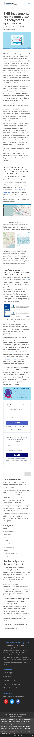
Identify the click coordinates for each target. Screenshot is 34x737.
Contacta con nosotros (11, 359)
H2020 (12, 29)
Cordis (28, 280)
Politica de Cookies (10, 628)
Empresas (6, 29)
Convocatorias (8, 531)
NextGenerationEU (10, 553)
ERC (4, 538)
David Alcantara (11, 27)
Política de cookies (16, 716)
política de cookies (12, 731)
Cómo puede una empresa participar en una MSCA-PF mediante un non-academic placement (16, 508)
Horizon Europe (8, 544)
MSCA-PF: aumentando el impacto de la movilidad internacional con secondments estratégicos (16, 500)
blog (5, 528)
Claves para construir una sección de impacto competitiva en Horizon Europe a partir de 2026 (16, 492)
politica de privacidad (19, 429)
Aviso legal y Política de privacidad (16, 714)
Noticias (6, 556)
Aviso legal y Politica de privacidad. (15, 624)
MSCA (5, 550)
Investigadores (8, 547)
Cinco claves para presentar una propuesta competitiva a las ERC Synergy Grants (15, 484)
